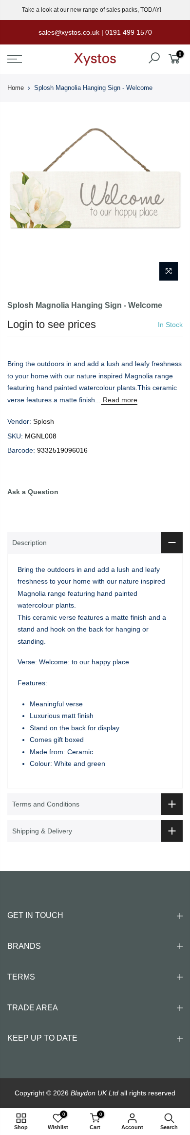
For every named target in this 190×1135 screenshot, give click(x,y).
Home (15, 87)
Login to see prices (51, 324)
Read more (119, 400)
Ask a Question (32, 492)
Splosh (43, 421)
